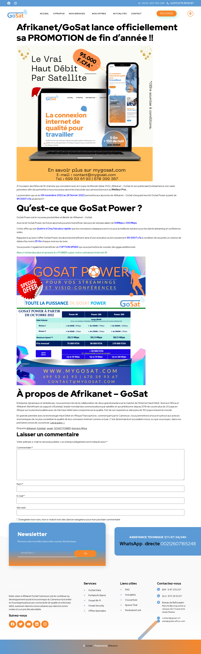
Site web (21, 508)
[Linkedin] (36, 624)
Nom (20, 484)
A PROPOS (59, 13)
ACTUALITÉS (120, 13)
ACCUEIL (44, 13)
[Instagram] (15, 3)
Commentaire (25, 447)
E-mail (21, 496)
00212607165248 (158, 544)
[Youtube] (28, 624)
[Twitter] (20, 624)
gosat (50, 428)
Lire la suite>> (57, 422)
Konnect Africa (79, 428)
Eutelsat (41, 428)
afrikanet (31, 428)
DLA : (172, 596)
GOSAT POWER (62, 428)
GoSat (88, 645)
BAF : (171, 589)
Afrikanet (113, 645)
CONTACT (136, 13)
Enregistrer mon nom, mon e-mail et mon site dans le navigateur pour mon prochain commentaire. (70, 519)
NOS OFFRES (99, 13)
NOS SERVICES (77, 13)
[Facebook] (9, 3)
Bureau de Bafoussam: (173, 602)
